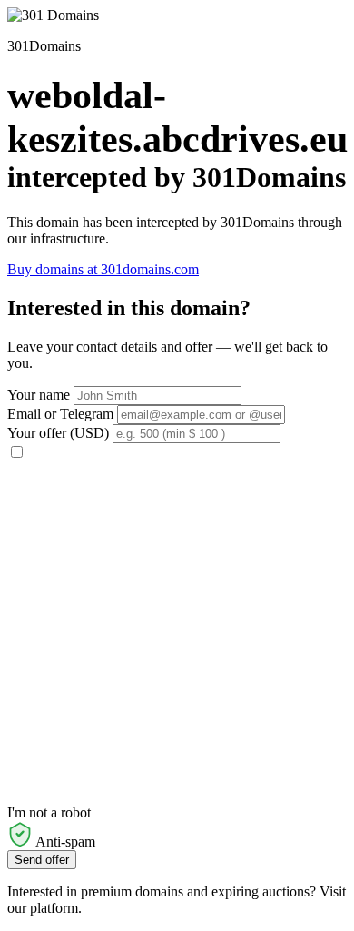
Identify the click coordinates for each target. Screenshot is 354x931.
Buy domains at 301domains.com (103, 269)
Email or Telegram (60, 413)
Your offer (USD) (58, 433)
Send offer (42, 860)
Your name (38, 394)
